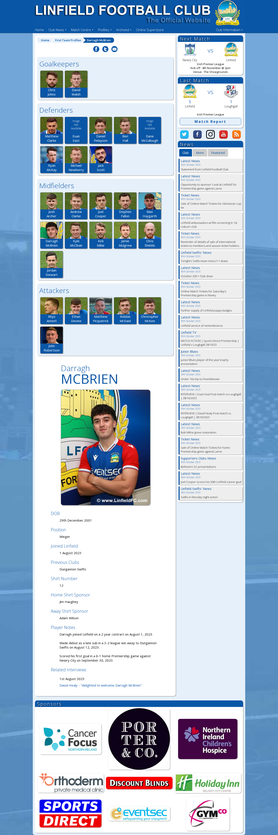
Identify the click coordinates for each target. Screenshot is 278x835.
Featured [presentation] (218, 152)
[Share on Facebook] (96, 51)
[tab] (185, 153)
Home (39, 30)
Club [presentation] (185, 152)
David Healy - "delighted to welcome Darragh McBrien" (101, 685)
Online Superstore (150, 30)
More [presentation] (200, 152)
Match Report (210, 121)
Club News (56, 30)
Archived (122, 30)
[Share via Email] (114, 51)
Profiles (103, 30)
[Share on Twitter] (105, 51)
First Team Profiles (68, 40)
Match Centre (81, 30)
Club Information (228, 30)
